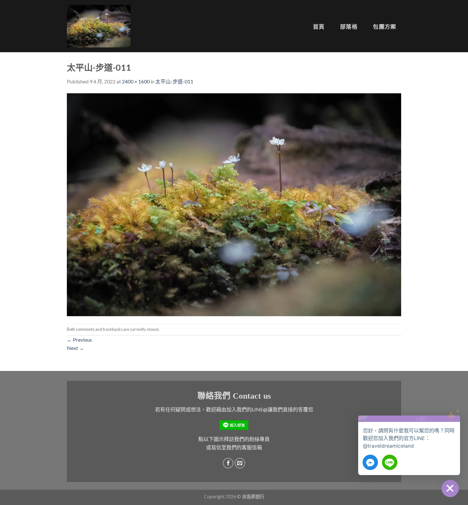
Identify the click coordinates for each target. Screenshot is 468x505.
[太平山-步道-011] (234, 204)
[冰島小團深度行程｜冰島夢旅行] (99, 26)
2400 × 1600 (136, 81)
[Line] (389, 462)
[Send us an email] (240, 463)
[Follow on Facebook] (228, 463)
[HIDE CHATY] (450, 488)
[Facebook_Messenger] (370, 462)
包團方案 (384, 26)
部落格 (349, 26)
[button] (453, 425)
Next (75, 348)
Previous (79, 340)
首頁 (319, 26)
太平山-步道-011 (174, 81)
